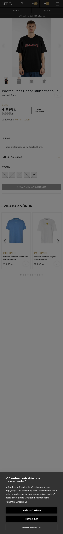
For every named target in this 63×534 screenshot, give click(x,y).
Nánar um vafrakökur (16, 501)
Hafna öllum (31, 518)
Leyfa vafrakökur (31, 510)
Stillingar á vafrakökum (31, 527)
